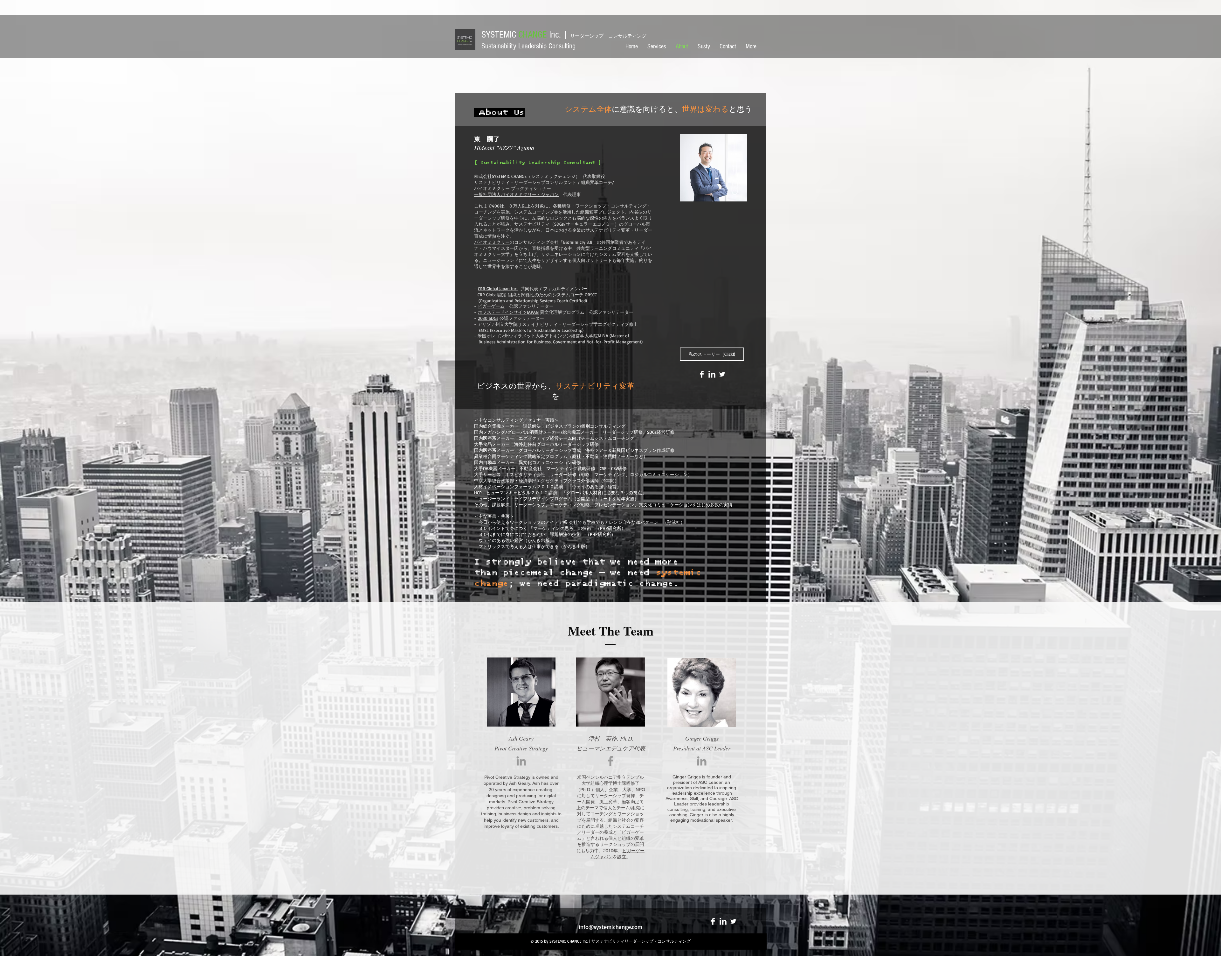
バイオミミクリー (492, 242)
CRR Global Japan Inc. (498, 288)
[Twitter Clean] (722, 374)
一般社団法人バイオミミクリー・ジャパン (516, 194)
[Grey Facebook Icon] (610, 761)
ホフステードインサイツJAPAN (508, 312)
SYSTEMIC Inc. (563, 34)
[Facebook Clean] (701, 374)
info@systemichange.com (610, 926)
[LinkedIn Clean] (711, 374)
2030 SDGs (488, 318)
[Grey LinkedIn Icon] (521, 761)
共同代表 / (530, 288)
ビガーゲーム (491, 306)
